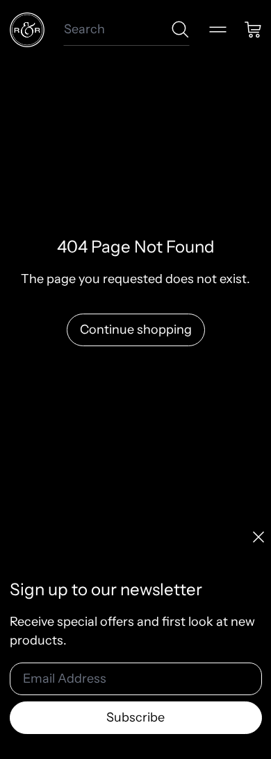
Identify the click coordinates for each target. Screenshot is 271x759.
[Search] (180, 29)
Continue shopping (136, 329)
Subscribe (135, 717)
